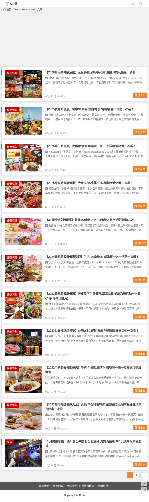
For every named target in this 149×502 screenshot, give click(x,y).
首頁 (8, 9)
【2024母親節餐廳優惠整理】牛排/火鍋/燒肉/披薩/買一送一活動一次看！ (92, 256)
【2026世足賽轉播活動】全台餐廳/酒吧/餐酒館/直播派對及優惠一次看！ (91, 72)
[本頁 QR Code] (144, 490)
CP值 (13, 3)
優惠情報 (12, 72)
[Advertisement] (74, 39)
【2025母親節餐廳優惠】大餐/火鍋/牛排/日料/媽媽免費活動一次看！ (89, 183)
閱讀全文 (140, 95)
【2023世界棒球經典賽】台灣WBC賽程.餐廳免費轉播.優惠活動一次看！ (92, 330)
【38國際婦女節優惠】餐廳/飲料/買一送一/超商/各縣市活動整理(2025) (90, 219)
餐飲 (9, 442)
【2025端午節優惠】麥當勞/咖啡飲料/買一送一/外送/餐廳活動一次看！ (90, 146)
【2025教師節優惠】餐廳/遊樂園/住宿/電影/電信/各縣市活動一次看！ (89, 109)
